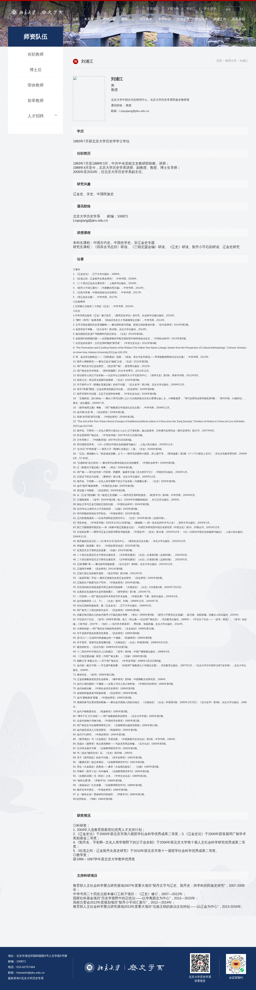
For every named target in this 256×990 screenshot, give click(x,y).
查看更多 (200, 980)
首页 (75, 19)
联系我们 (152, 8)
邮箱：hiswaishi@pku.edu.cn (26, 972)
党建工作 (219, 19)
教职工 (191, 8)
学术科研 (164, 19)
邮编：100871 (17, 961)
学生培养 (201, 19)
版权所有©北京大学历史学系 (26, 978)
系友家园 (238, 19)
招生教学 (146, 19)
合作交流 (183, 19)
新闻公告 (109, 19)
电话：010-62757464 (21, 967)
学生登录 (210, 8)
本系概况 (90, 19)
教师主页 (230, 60)
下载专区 (173, 8)
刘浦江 (244, 60)
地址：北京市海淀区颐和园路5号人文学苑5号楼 (37, 955)
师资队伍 (127, 19)
